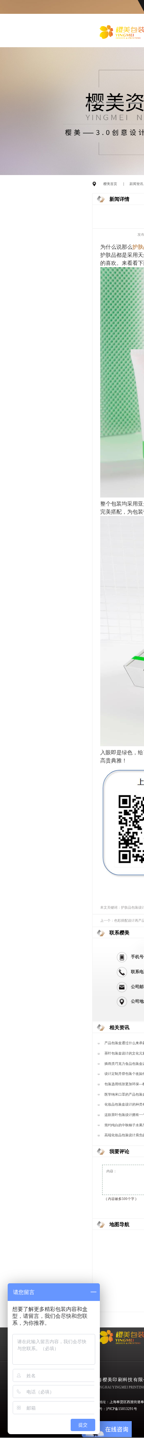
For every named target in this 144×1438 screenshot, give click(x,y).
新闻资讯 (136, 184)
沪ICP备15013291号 (121, 1409)
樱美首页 (110, 184)
